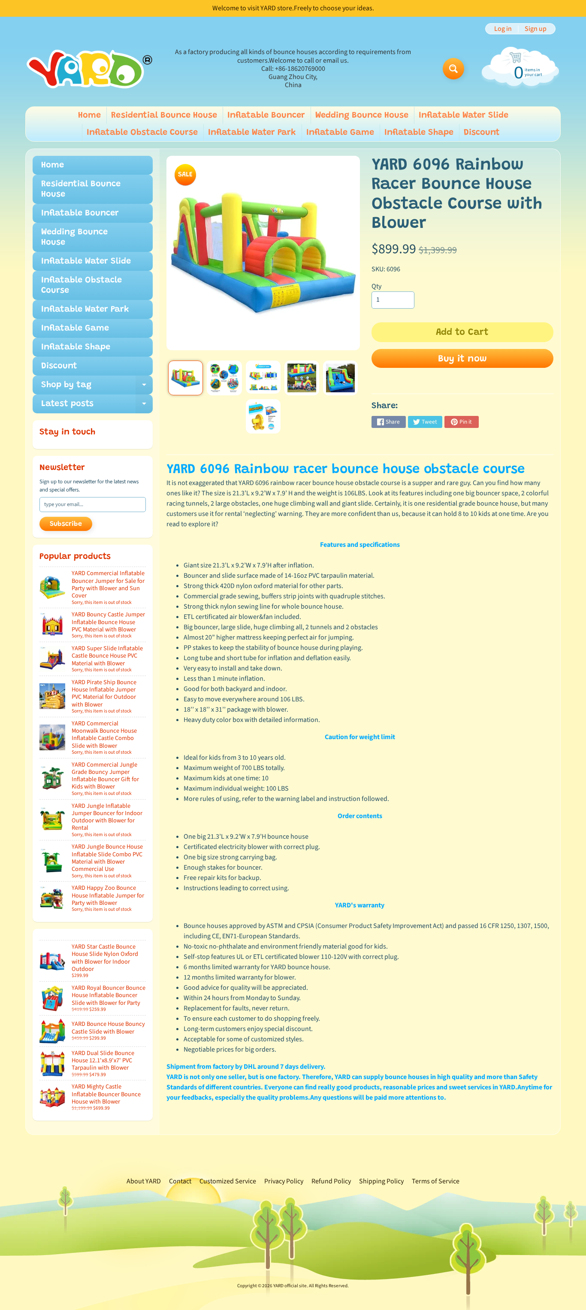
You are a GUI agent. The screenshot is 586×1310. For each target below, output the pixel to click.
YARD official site (290, 1286)
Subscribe (66, 524)
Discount (482, 132)
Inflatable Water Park (252, 132)
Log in (503, 28)
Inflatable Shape (418, 132)
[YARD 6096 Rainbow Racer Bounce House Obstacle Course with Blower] (185, 378)
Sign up (536, 28)
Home (89, 115)
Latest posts (97, 406)
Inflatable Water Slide (463, 115)
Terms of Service (435, 1181)
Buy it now (462, 359)
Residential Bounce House (164, 115)
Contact (180, 1181)
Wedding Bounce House (361, 115)
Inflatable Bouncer (266, 115)
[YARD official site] (89, 69)
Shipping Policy (381, 1181)
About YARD (144, 1181)
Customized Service (227, 1181)
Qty (376, 286)
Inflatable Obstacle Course (142, 132)
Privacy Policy (283, 1181)
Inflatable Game (340, 132)
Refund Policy (331, 1181)
